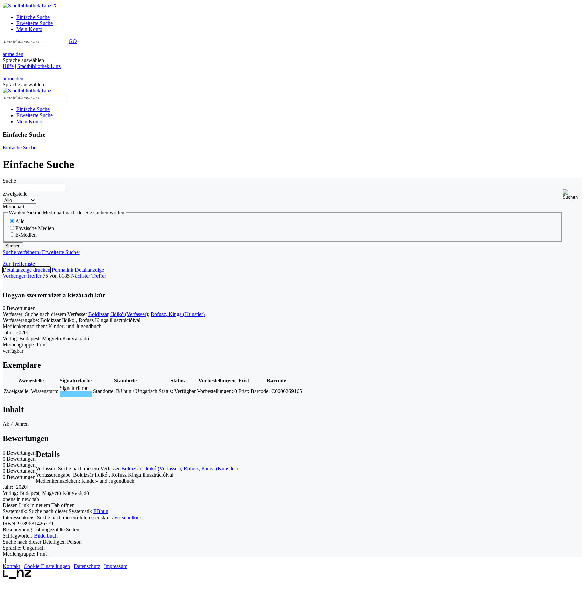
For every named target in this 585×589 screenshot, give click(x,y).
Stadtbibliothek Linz (39, 66)
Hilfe (8, 66)
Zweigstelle (15, 194)
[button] (572, 194)
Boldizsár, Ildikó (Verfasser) (118, 314)
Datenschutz (87, 566)
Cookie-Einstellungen (47, 566)
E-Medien (26, 235)
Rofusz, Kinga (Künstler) (178, 314)
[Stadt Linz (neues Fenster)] (17, 577)
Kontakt (11, 566)
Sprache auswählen (23, 60)
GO (73, 41)
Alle (19, 221)
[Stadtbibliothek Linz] (27, 5)
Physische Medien (34, 228)
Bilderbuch (46, 536)
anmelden (13, 54)
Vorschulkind (128, 517)
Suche (9, 181)
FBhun (100, 511)
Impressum (115, 566)
